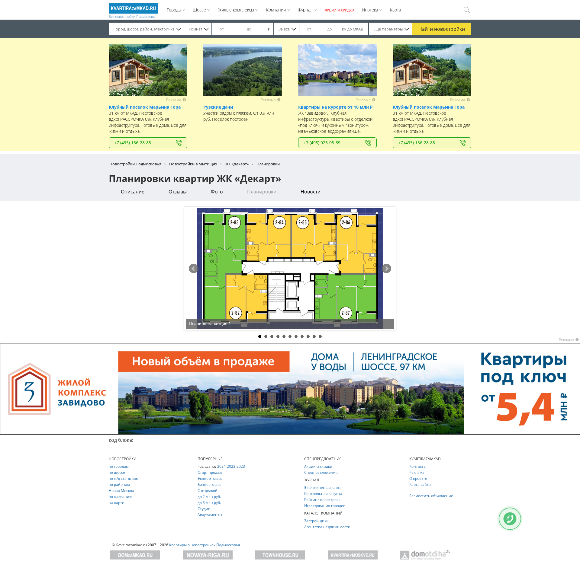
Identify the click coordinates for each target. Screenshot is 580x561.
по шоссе (117, 472)
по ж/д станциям (124, 478)
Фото (217, 191)
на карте (116, 502)
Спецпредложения (321, 472)
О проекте (418, 478)
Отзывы (178, 191)
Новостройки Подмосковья (135, 164)
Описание (132, 191)
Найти (441, 29)
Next (386, 268)
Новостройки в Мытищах (193, 164)
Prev (193, 268)
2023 (241, 466)
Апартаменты (210, 514)
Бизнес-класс (209, 484)
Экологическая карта (323, 487)
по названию (120, 496)
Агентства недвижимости (327, 526)
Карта (395, 10)
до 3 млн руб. (209, 502)
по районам (119, 484)
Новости (311, 191)
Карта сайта (420, 484)
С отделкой (208, 490)
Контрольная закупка (323, 493)
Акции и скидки (339, 10)
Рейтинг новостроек (322, 499)
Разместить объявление (431, 495)
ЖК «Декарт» (237, 164)
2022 (231, 466)
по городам (119, 466)
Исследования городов (324, 505)
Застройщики (316, 520)
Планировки (261, 191)
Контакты (417, 466)
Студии (204, 508)
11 (320, 336)
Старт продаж (210, 472)
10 (314, 336)
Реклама (416, 472)
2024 (221, 466)
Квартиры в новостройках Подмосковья (204, 544)
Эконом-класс (210, 478)
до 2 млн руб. (209, 496)
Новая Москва (121, 490)
